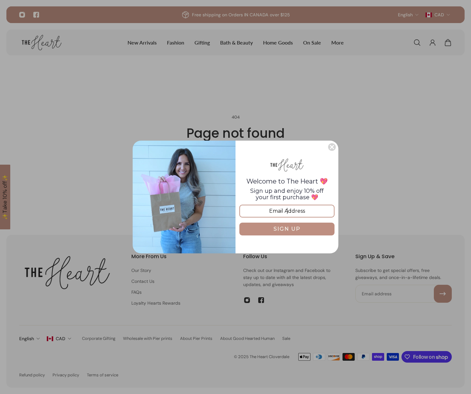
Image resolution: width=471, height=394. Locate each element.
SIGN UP (287, 229)
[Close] (332, 147)
